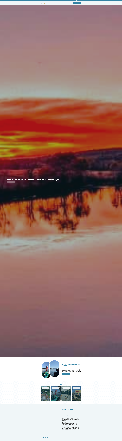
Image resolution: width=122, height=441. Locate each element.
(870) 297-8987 (79, 0)
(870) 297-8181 (74, 0)
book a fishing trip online (70, 372)
